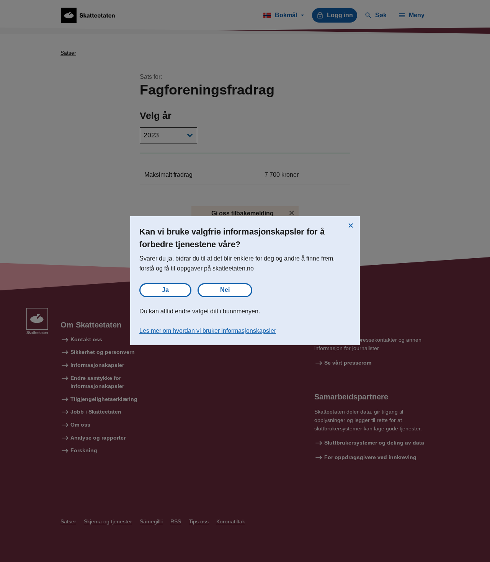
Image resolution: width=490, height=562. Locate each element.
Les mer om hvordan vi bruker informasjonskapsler (207, 330)
